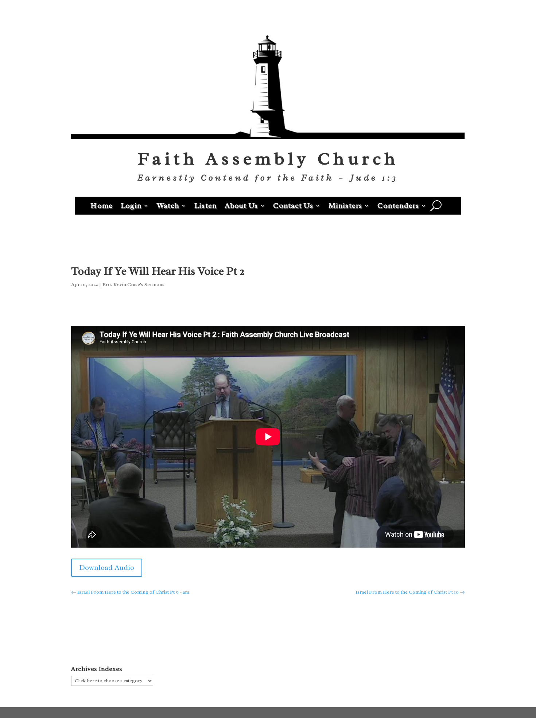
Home (101, 205)
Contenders (398, 205)
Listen (205, 205)
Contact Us (293, 205)
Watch (168, 205)
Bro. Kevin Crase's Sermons (133, 284)
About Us (241, 205)
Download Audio (106, 567)
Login (131, 205)
